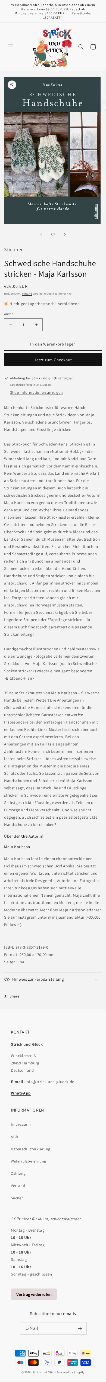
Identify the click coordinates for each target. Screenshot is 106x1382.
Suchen (17, 1198)
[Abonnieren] (80, 1328)
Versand (27, 293)
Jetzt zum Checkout (53, 359)
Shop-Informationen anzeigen (36, 392)
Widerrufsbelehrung (28, 1161)
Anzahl (9, 314)
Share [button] (15, 996)
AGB (14, 1136)
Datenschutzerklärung (30, 1149)
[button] (11, 47)
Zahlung (18, 1173)
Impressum (21, 1124)
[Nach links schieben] (41, 234)
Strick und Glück (44, 1372)
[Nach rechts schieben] (65, 234)
